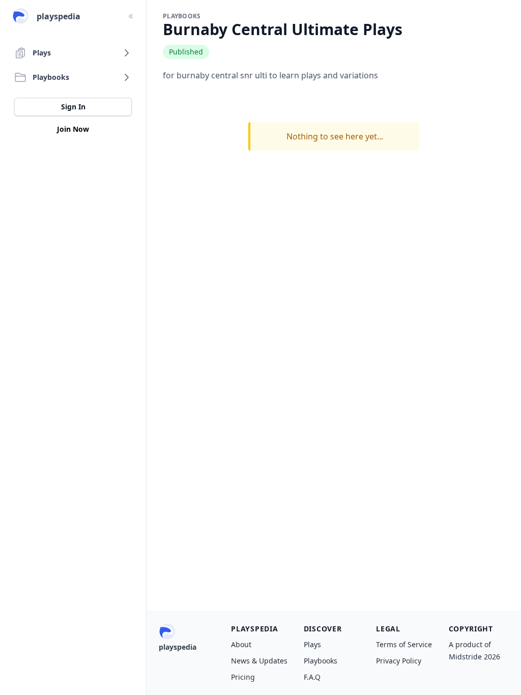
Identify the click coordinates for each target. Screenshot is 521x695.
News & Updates (259, 660)
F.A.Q (312, 677)
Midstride (465, 656)
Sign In (73, 106)
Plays (312, 644)
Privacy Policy (398, 660)
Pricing (243, 677)
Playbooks (320, 660)
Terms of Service (404, 644)
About (241, 644)
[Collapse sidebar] (131, 16)
